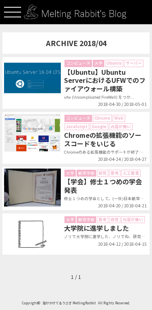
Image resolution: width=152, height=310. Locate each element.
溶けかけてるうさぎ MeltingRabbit (69, 303)
